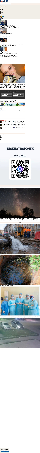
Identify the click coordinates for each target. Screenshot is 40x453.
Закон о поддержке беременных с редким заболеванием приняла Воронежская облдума (11, 317)
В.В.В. (0, 6)
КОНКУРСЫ (1, 8)
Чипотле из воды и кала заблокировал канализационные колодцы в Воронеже (7, 285)
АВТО (0, 5)
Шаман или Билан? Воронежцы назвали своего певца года (5, 35)
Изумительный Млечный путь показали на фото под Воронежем (6, 218)
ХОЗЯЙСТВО (1, 14)
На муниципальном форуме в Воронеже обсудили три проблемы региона (16, 219)
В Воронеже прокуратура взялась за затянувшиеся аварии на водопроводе (6, 254)
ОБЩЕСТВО (1, 11)
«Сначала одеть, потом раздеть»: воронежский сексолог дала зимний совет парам (8, 45)
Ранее (5, 110)
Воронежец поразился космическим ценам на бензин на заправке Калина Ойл (7, 26)
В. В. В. (0, 54)
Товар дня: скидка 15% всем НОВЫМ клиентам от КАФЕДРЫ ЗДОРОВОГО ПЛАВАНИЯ (8, 53)
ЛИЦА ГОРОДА (1, 9)
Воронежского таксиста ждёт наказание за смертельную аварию (28, 219)
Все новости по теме (2, 34)
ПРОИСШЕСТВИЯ (1, 12)
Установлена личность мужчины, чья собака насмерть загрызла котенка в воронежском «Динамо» (25, 317)
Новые (0, 110)
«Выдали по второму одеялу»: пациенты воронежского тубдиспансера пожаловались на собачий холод (10, 27)
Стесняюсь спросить (2, 37)
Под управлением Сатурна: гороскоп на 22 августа (5, 187)
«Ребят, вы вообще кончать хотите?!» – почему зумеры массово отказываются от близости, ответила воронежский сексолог (12, 44)
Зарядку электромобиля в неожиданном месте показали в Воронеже (6, 100)
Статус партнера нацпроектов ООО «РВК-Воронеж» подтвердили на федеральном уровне (31, 218)
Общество (1, 63)
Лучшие (3, 110)
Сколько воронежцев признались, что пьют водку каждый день (6, 101)
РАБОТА (3, 16)
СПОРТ (0, 13)
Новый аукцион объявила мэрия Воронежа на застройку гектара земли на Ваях (18, 218)
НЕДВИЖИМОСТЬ (2, 10)
